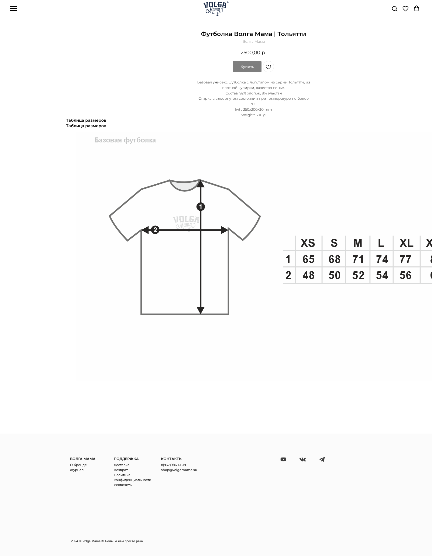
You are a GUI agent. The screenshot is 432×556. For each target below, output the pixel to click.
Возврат (121, 470)
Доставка (122, 465)
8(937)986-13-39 (173, 465)
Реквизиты (123, 485)
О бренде (78, 465)
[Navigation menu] (13, 8)
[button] (395, 8)
